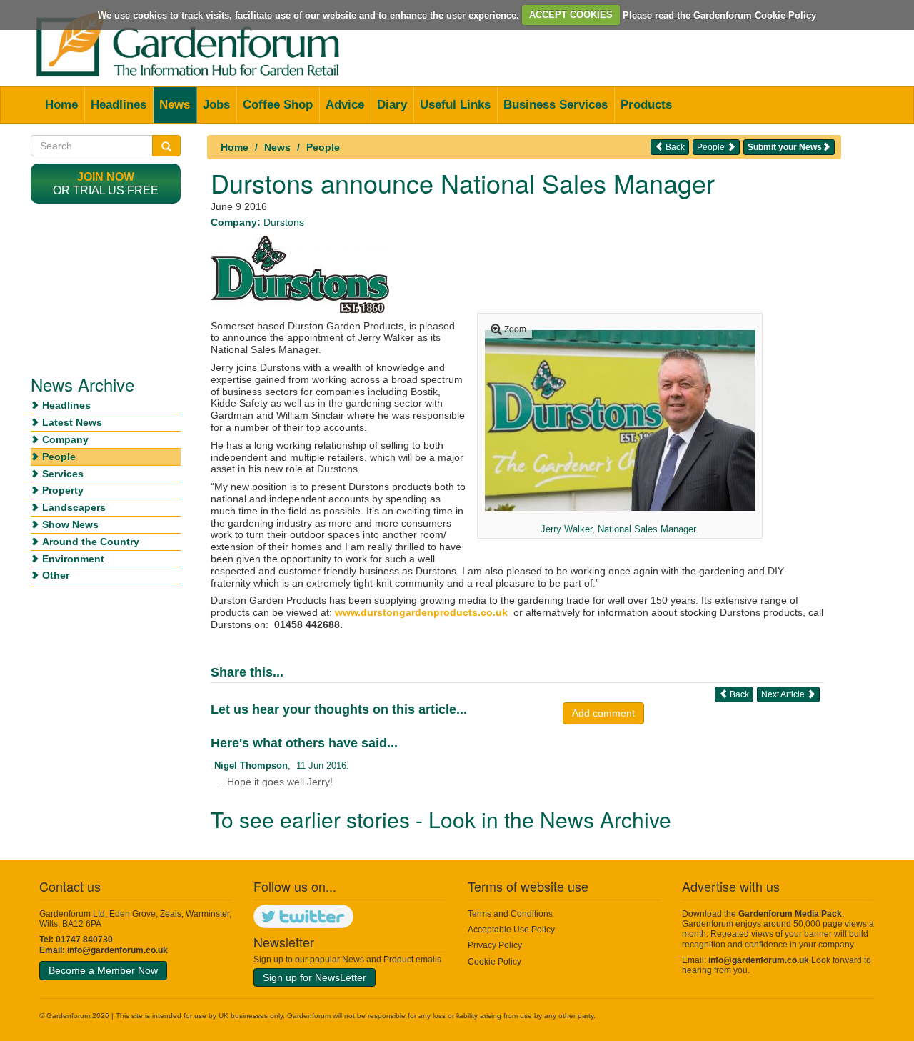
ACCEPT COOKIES (571, 14)
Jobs (216, 104)
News (174, 104)
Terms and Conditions (510, 914)
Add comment (603, 713)
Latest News (72, 422)
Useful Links (455, 104)
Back (674, 147)
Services (63, 473)
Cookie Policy (494, 962)
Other (55, 575)
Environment (73, 558)
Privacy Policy (495, 945)
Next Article (784, 694)
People (323, 147)
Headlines (118, 104)
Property (63, 490)
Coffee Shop (278, 104)
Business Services (555, 104)
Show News (70, 524)
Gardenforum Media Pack (790, 914)
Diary (392, 104)
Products (646, 104)
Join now (105, 177)
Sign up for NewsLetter (314, 977)
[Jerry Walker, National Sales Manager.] (620, 419)
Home (61, 104)
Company (65, 439)
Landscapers (74, 507)
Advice (345, 104)
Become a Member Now (103, 970)
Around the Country (90, 541)
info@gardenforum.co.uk (117, 950)
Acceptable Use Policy (511, 930)
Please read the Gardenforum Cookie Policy (719, 14)
